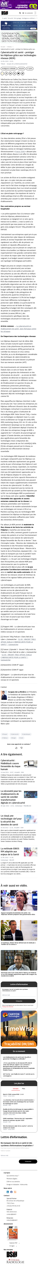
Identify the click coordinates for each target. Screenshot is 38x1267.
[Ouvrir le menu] (35, 13)
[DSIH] (19, 1254)
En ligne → (13, 1246)
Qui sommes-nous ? (13, 1176)
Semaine (15, 1088)
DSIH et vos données (13, 1181)
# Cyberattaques (26, 734)
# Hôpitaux (5, 738)
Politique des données (7, 1006)
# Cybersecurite (14, 734)
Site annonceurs (12, 1212)
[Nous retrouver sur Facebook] (11, 1192)
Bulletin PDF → (15, 1243)
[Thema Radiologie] (19, 1261)
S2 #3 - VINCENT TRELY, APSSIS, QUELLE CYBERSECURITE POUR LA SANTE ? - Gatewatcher (18, 642)
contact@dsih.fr (11, 1214)
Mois (23, 1088)
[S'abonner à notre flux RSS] (15, 1192)
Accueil (3, 47)
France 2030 (20, 152)
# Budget (13, 738)
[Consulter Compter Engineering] (19, 4)
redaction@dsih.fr (12, 1220)
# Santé (21, 738)
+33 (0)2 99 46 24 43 (13, 1206)
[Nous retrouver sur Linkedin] (8, 1192)
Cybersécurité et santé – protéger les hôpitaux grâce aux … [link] (18, 49)
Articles (9, 47)
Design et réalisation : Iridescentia (17, 1184)
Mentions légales (12, 1179)
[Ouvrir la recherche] (20, 13)
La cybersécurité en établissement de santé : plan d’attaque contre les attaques (18, 328)
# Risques (4, 734)
